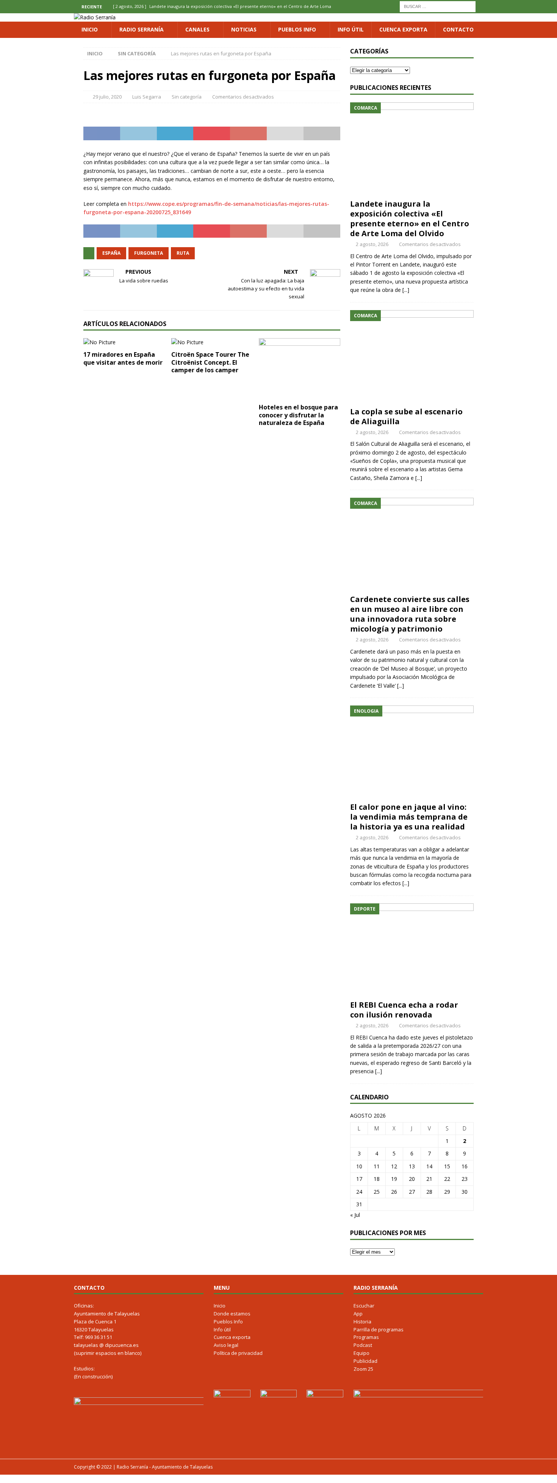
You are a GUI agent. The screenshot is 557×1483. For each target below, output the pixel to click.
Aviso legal (226, 1345)
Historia (362, 1321)
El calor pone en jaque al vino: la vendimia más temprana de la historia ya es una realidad (409, 817)
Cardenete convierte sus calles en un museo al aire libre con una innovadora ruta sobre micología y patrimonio (409, 614)
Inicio (89, 29)
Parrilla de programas (379, 1329)
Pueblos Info (297, 29)
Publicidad (365, 1361)
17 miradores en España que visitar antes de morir (123, 358)
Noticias (244, 29)
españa (111, 253)
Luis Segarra (146, 96)
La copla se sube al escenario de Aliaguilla (406, 416)
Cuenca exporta (403, 29)
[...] (405, 289)
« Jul (355, 1214)
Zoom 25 (363, 1368)
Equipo (361, 1353)
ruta (183, 253)
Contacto (458, 29)
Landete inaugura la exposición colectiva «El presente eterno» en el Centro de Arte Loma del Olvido (409, 218)
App (358, 1313)
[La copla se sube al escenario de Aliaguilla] (412, 356)
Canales (197, 29)
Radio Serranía (141, 29)
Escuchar (364, 1305)
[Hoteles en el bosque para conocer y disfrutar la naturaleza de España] (299, 368)
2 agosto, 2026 (372, 244)
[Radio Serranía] (95, 17)
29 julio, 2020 (107, 96)
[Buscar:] (438, 5)
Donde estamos (232, 1313)
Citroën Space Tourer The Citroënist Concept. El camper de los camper (210, 362)
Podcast (363, 1345)
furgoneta (148, 253)
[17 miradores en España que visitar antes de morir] (124, 342)
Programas (366, 1337)
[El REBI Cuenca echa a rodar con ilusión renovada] (412, 949)
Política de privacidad (238, 1353)
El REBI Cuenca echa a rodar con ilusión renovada (404, 1010)
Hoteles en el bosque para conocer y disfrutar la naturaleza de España (298, 415)
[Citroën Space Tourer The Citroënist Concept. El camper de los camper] (212, 342)
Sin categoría (187, 96)
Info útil (351, 29)
